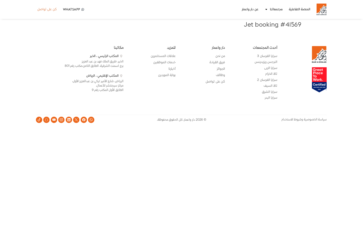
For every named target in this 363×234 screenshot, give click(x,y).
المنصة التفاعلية (299, 9)
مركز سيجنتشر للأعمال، (110, 85)
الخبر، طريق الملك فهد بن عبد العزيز (103, 61)
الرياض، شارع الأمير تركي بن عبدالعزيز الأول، (98, 81)
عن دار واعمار (250, 9)
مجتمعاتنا (276, 9)
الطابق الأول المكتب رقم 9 (108, 90)
